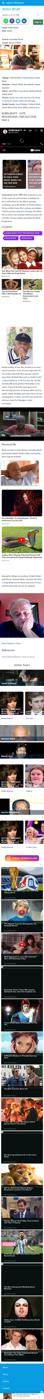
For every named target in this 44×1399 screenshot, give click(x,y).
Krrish (39, 397)
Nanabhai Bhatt (35, 450)
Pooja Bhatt (23, 91)
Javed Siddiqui (21, 104)
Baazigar (28, 211)
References (27, 238)
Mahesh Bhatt (34, 104)
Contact (6, 1388)
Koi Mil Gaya (27, 397)
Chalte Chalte (36, 377)
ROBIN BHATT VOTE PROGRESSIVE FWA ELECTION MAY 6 (22, 233)
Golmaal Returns (10, 381)
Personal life (11, 238)
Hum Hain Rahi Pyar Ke (25, 98)
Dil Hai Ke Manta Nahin (14, 101)
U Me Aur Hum (24, 381)
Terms (5, 1374)
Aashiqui (21, 215)
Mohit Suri (16, 586)
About (5, 1367)
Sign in (38, 22)
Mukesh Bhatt (28, 78)
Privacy (6, 1381)
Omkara (18, 397)
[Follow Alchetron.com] (22, 862)
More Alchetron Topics (11, 643)
